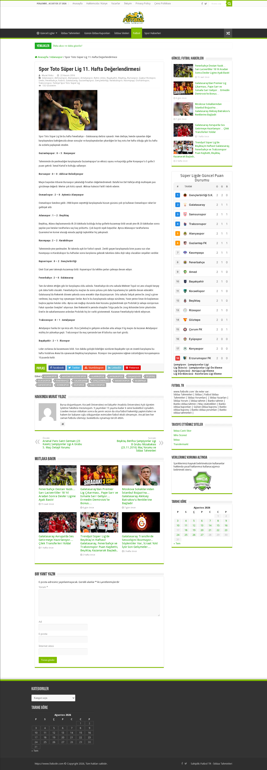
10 (178, 525)
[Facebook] (202, 3)
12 (194, 525)
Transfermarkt (181, 444)
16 (226, 525)
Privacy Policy (143, 3)
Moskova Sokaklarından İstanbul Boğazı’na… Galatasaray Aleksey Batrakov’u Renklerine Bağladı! (138, 496)
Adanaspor (56, 57)
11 (186, 525)
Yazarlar (115, 3)
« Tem (177, 543)
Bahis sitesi (100, 78)
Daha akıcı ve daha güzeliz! (67, 45)
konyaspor (63, 385)
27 (202, 534)
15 (218, 525)
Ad (40, 621)
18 (186, 530)
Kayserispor (44, 385)
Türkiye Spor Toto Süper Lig (66, 83)
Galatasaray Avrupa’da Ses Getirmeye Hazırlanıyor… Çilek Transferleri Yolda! (56, 540)
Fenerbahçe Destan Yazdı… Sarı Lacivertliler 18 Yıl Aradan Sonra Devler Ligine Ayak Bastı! (57, 494)
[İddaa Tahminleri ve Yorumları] (133, 17)
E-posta (43, 633)
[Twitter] (205, 3)
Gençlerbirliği (101, 80)
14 (210, 525)
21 (210, 530)
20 (202, 530)
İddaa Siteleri (121, 33)
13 (202, 525)
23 (226, 530)
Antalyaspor (87, 78)
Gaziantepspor (86, 80)
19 (194, 530)
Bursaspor (132, 78)
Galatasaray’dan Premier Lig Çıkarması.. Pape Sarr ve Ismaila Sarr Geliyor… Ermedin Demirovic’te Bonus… (99, 496)
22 (218, 530)
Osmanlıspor (142, 80)
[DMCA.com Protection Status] (202, 481)
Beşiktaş (122, 78)
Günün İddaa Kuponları (97, 33)
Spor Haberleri (152, 33)
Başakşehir (112, 78)
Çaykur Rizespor (147, 78)
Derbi (41, 80)
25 (186, 534)
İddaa (177, 439)
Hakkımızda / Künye (96, 3)
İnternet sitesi (46, 646)
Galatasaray (72, 80)
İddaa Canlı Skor (182, 430)
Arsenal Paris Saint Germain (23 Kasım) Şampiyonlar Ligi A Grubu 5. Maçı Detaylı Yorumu (62, 443)
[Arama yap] (229, 3)
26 (194, 534)
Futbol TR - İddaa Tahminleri (216, 763)
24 (178, 534)
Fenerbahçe (51, 80)
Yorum (43, 587)
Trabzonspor (45, 83)
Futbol (136, 33)
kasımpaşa (140, 381)
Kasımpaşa (129, 80)
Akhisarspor (61, 78)
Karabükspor (116, 80)
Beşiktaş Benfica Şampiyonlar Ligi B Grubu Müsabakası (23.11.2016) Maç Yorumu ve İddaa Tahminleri (136, 444)
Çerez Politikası (162, 3)
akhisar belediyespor (74, 376)
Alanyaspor (73, 78)
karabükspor (122, 381)
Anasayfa (77, 3)
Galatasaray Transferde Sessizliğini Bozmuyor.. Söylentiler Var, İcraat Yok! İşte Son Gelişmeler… (140, 542)
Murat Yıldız (48, 75)
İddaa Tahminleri (70, 33)
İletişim (128, 3)
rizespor (79, 385)
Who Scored (180, 435)
